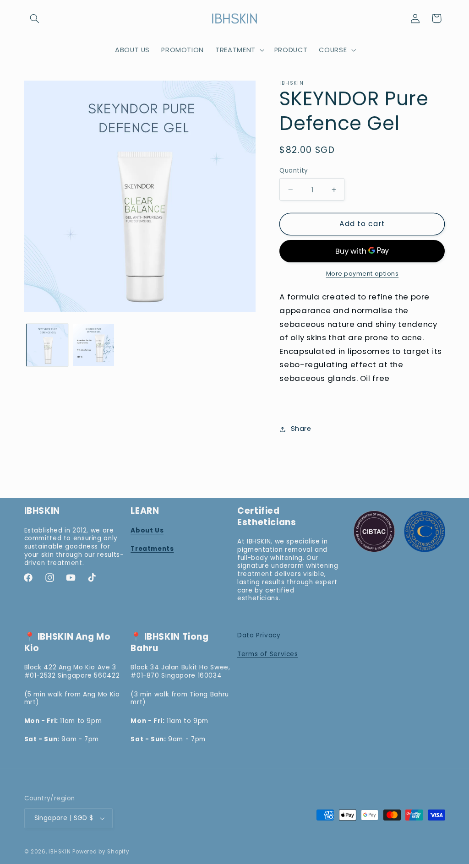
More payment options (362, 273)
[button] (34, 18)
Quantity (293, 170)
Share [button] (301, 428)
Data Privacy (259, 635)
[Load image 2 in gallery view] (94, 345)
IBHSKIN (60, 851)
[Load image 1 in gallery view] (47, 345)
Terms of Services (267, 654)
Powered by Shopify (100, 851)
